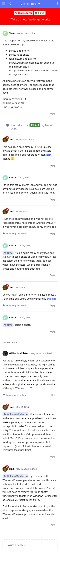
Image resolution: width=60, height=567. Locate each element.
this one (51, 298)
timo (10, 252)
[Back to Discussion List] (10, 4)
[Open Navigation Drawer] (3, 4)
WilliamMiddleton (17, 414)
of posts (28, 3)
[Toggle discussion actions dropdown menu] (56, 4)
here (49, 154)
